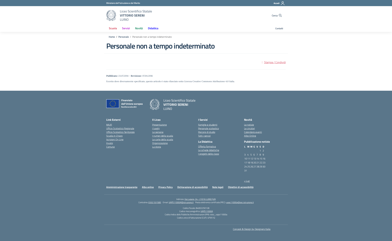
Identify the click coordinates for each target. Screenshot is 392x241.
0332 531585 (154, 202)
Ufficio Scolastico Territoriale (120, 132)
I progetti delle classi (208, 154)
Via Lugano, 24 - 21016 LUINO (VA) (200, 199)
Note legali (217, 187)
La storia (156, 147)
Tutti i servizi (204, 136)
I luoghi (156, 128)
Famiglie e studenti (207, 125)
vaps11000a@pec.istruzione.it (240, 202)
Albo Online (250, 136)
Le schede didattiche (208, 150)
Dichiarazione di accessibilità (192, 187)
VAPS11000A (207, 211)
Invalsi (109, 143)
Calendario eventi (253, 132)
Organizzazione (160, 143)
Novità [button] (139, 28)
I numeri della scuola (162, 136)
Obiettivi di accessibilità (240, 187)
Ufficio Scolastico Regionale (120, 128)
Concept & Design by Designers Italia (251, 229)
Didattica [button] (153, 28)
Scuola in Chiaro (114, 136)
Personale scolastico (208, 128)
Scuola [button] (113, 28)
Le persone (157, 132)
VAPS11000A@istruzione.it (181, 202)
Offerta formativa (207, 146)
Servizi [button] (126, 28)
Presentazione (159, 125)
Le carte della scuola (162, 139)
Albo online (148, 187)
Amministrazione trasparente (121, 187)
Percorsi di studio (206, 132)
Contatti (279, 28)
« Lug (247, 181)
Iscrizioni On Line (114, 139)
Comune (110, 147)
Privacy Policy (165, 187)
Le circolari (249, 128)
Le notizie (249, 125)
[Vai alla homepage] (111, 15)
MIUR (109, 125)
